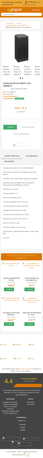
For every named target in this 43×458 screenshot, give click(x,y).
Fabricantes (30, 402)
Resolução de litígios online (10, 411)
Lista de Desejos (28, 127)
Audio (19, 23)
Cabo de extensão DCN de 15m (11, 279)
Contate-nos (22, 421)
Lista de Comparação (21, 134)
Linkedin (22, 430)
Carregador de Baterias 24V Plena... (11, 314)
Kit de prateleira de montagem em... (32, 279)
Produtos (10, 23)
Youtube (22, 427)
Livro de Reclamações (10, 413)
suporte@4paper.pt (21, 395)
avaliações (9, 161)
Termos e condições (10, 406)
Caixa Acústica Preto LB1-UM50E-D (18, 27)
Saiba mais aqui (26, 369)
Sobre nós (10, 409)
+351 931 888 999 (20, 392)
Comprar (10, 127)
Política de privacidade (10, 404)
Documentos (32, 156)
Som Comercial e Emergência (16, 25)
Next (37, 49)
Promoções (31, 404)
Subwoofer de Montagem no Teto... (32, 314)
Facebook (22, 424)
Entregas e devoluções (10, 402)
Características (12, 156)
